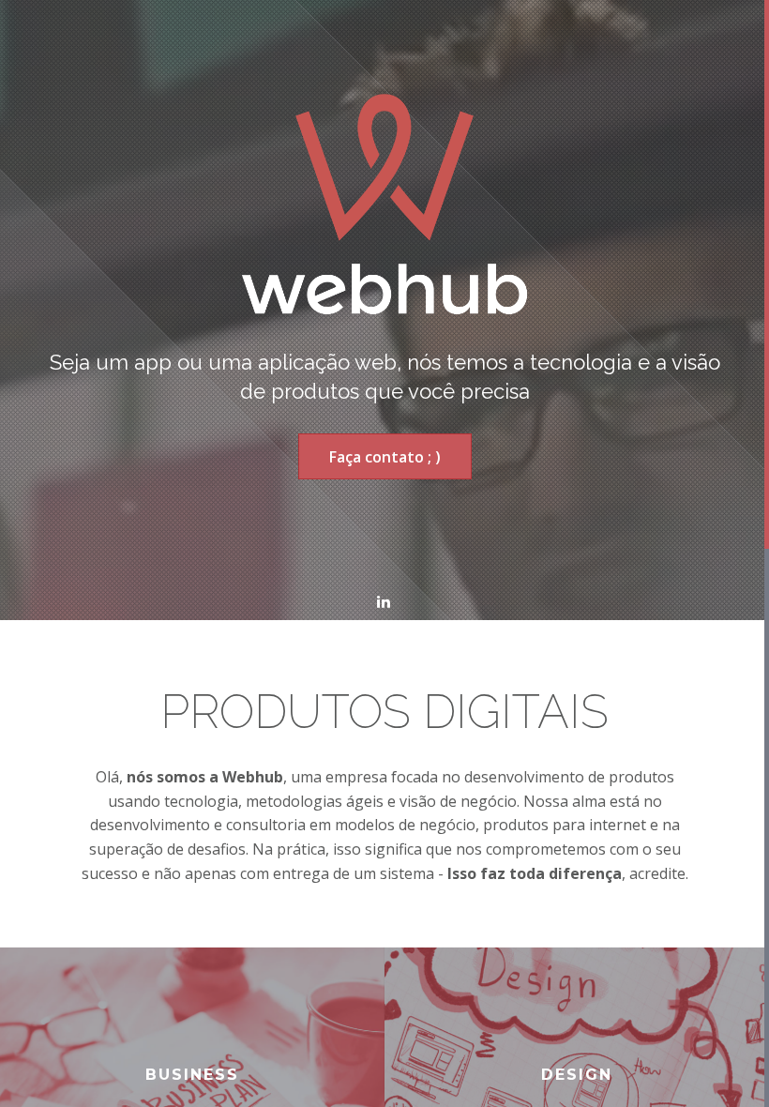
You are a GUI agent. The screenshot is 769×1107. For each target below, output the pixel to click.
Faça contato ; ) (385, 457)
